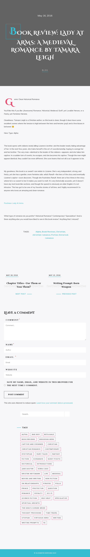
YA (44, 523)
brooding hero (46, 439)
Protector (38, 488)
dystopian (27, 454)
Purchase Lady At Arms (13, 203)
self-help (46, 498)
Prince (25, 488)
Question (52, 488)
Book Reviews (48, 232)
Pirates (47, 483)
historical (63, 235)
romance (49, 238)
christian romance (42, 235)
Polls (58, 483)
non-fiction (51, 478)
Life (46, 473)
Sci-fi (49, 493)
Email (11, 357)
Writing (57, 518)
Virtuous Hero (41, 518)
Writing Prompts (30, 523)
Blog (45, 70)
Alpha (38, 232)
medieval (56, 473)
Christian (60, 232)
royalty (38, 493)
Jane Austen (28, 469)
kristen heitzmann (31, 473)
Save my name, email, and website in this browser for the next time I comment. (40, 383)
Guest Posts (54, 459)
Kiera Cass (43, 469)
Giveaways (38, 459)
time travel (51, 513)
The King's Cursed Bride (33, 508)
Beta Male (49, 434)
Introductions (44, 464)
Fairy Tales (42, 454)
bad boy (36, 434)
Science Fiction (29, 498)
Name (10, 344)
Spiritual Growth (31, 503)
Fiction (54, 235)
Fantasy (56, 454)
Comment (13, 320)
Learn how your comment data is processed (54, 403)
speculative (61, 498)
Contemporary (52, 449)
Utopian (26, 518)
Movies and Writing (31, 478)
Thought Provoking (31, 513)
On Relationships (30, 483)
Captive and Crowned (32, 444)
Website (11, 370)
